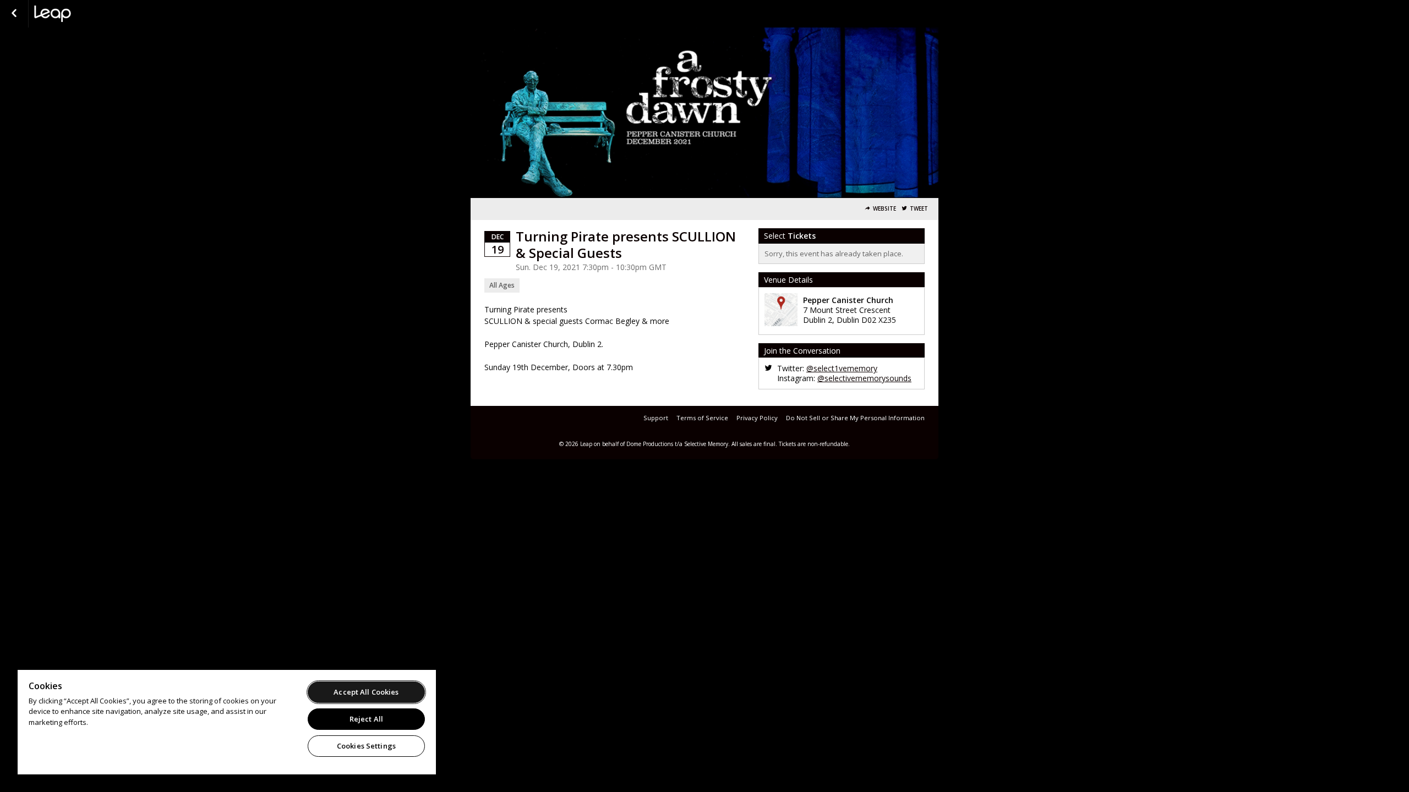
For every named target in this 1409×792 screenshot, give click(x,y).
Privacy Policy (757, 418)
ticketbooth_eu (89, 14)
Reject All (366, 719)
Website (884, 208)
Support (655, 418)
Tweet (919, 208)
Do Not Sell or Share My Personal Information (855, 418)
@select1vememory (841, 368)
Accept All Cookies (366, 692)
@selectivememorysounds (864, 378)
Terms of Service (702, 418)
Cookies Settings (366, 746)
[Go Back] (14, 14)
